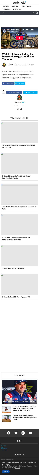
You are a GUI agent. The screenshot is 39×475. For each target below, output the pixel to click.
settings (17, 468)
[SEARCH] (37, 13)
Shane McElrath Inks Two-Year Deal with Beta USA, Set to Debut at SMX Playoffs (24, 408)
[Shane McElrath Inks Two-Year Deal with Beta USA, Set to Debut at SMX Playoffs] (6, 409)
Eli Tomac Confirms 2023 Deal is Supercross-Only (16, 297)
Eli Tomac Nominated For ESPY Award (13, 268)
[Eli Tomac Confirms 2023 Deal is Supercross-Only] (19, 284)
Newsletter (17, 9)
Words (29, 6)
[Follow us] (33, 13)
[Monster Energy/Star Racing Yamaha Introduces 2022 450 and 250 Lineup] (19, 132)
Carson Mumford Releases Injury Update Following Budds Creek (25, 417)
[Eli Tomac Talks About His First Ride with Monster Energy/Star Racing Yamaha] (19, 163)
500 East (6, 6)
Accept (6, 471)
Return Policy (4, 448)
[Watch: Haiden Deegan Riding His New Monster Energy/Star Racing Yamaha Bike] (19, 224)
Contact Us (3, 445)
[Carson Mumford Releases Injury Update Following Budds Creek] (6, 418)
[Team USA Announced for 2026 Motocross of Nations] (19, 392)
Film (22, 6)
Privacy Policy (4, 450)
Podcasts (6, 9)
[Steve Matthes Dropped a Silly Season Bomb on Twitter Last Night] (19, 194)
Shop (2, 447)
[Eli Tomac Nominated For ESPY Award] (19, 255)
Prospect (14, 6)
